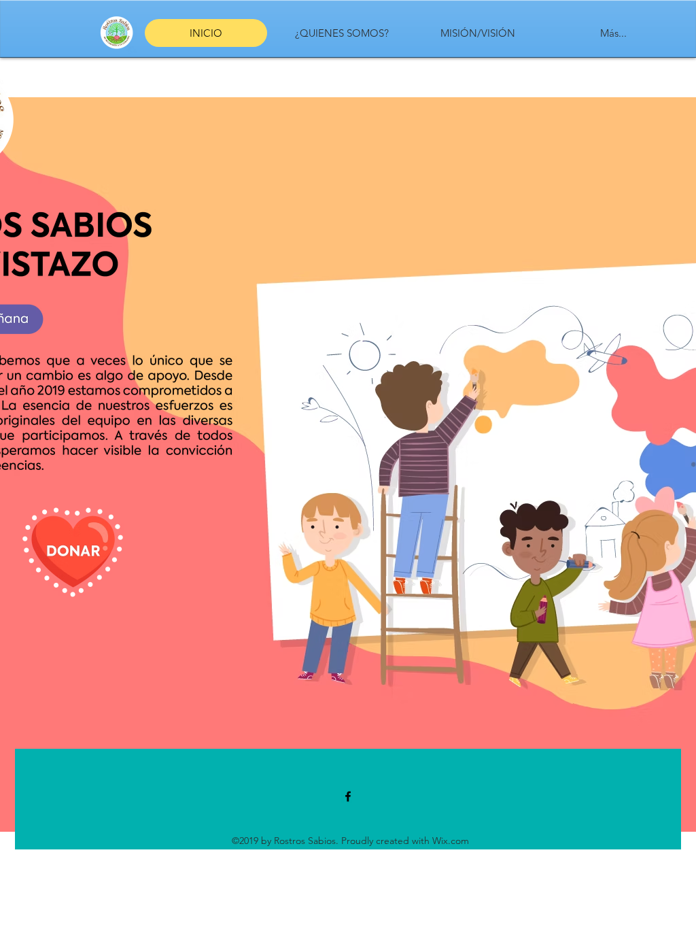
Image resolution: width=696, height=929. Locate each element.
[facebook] (348, 796)
